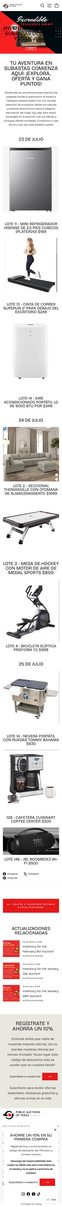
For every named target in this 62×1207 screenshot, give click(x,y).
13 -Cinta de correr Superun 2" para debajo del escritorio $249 (31, 308)
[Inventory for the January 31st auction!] (11, 971)
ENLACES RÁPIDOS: (17, 1126)
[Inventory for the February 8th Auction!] (11, 948)
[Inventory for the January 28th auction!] (11, 993)
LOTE (31, 228)
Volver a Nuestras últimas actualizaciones (33, 905)
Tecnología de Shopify (31, 1204)
